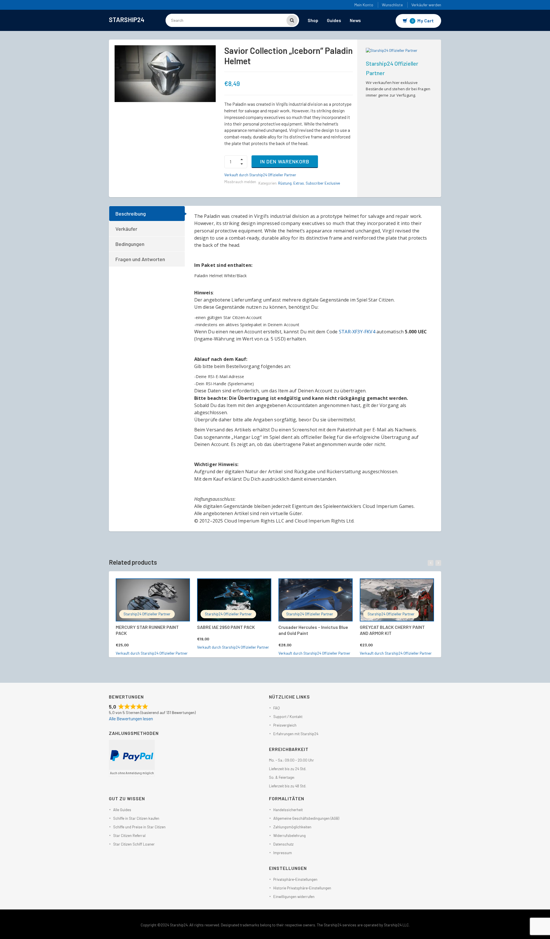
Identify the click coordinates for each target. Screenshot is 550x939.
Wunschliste (392, 4)
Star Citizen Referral (129, 835)
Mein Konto (363, 4)
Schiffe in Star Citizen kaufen (136, 818)
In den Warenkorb (284, 161)
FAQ (276, 708)
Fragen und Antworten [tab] (140, 259)
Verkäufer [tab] (126, 229)
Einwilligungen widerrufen (294, 896)
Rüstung (285, 183)
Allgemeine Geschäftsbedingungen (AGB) (306, 818)
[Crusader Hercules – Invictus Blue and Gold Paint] (315, 599)
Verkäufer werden (426, 4)
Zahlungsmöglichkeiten (292, 827)
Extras (298, 183)
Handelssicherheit (288, 809)
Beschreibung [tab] (130, 213)
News (355, 20)
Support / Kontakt (287, 716)
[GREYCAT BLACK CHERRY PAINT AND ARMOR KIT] (397, 599)
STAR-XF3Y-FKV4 (357, 331)
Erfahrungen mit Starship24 (295, 733)
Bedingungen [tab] (129, 244)
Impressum (282, 852)
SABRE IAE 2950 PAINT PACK (226, 627)
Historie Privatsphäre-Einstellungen (302, 888)
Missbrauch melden (240, 181)
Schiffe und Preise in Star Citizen (139, 827)
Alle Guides (122, 809)
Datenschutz (283, 844)
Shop (313, 20)
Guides (334, 20)
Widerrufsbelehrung (289, 835)
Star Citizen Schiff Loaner (134, 844)
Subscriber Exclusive (323, 183)
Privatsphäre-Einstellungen (295, 879)
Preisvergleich (284, 725)
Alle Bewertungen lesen (131, 718)
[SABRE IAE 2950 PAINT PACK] (234, 599)
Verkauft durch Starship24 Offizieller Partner (260, 175)
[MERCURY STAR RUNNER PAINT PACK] (153, 599)
